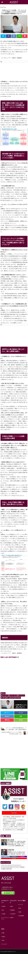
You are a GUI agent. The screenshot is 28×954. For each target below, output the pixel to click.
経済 (3, 940)
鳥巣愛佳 (19, 58)
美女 (20, 908)
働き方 (12, 917)
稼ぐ (8, 697)
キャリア (11, 865)
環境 (3, 932)
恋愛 (20, 912)
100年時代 (13, 913)
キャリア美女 (22, 900)
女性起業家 (21, 915)
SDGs (2, 929)
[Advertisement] (14, 674)
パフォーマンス (13, 695)
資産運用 (13, 910)
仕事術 (3, 697)
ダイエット (12, 867)
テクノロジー (5, 695)
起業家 (12, 697)
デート (18, 867)
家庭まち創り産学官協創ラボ (10, 657)
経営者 (3, 693)
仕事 (8, 868)
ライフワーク (21, 695)
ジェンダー (4, 944)
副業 (12, 906)
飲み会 (22, 867)
